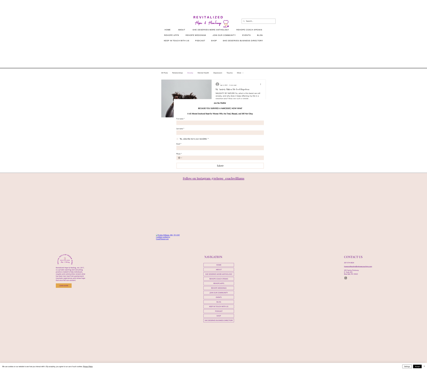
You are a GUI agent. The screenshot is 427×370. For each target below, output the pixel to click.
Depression (217, 73)
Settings (407, 366)
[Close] (424, 366)
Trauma (230, 73)
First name (180, 119)
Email (178, 144)
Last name (180, 129)
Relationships (177, 73)
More (239, 73)
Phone (179, 154)
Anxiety (190, 73)
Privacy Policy (88, 366)
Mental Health (203, 73)
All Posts (164, 73)
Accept (417, 366)
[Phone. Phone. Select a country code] (180, 157)
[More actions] (261, 84)
